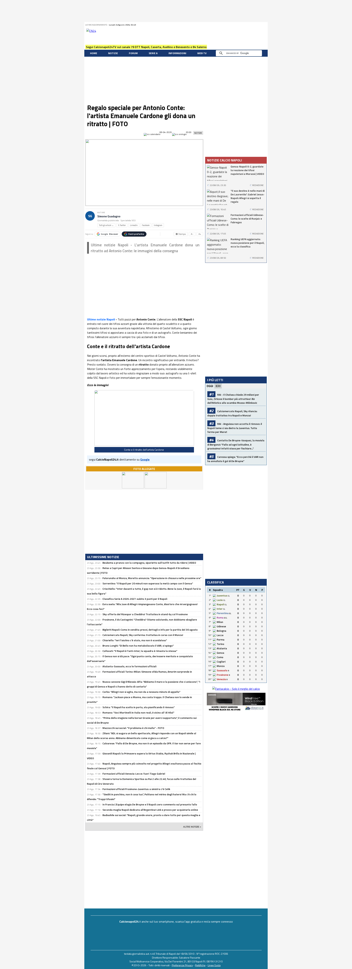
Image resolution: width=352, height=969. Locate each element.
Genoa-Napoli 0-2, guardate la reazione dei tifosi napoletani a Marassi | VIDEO (247, 170)
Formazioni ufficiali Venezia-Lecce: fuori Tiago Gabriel (133, 773)
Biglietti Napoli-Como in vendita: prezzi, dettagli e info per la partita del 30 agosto (150, 630)
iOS (260, 25)
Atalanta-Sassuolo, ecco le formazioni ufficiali (129, 666)
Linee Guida (214, 965)
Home (93, 53)
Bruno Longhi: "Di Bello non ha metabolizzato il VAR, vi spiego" (138, 645)
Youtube (251, 25)
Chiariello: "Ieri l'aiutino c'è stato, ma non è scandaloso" (134, 640)
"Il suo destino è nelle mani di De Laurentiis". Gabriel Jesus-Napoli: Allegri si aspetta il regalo (248, 196)
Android (255, 25)
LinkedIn (134, 225)
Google (109, 234)
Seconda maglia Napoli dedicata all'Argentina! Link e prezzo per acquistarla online (150, 810)
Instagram (158, 225)
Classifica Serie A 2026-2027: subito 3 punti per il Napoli (134, 599)
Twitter (237, 25)
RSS (246, 25)
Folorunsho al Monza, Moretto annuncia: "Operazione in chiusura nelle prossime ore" (151, 578)
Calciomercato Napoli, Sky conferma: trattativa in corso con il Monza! (142, 635)
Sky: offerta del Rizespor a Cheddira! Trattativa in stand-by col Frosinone (145, 614)
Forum (133, 53)
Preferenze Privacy (182, 965)
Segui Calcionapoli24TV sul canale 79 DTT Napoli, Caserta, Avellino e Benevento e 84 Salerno (146, 47)
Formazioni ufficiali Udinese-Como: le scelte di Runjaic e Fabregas (247, 218)
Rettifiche (200, 965)
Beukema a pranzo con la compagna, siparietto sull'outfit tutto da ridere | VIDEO (149, 563)
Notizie (113, 53)
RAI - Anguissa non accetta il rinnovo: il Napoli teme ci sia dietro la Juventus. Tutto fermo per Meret (234, 428)
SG (90, 215)
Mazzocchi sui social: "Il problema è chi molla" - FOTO (133, 728)
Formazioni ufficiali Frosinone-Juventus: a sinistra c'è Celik (136, 789)
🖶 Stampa (181, 234)
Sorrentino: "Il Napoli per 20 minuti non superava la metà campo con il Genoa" (147, 583)
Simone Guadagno (108, 216)
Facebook (241, 25)
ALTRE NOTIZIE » (192, 827)
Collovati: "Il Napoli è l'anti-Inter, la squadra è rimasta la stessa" (139, 651)
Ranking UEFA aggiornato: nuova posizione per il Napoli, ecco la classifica (247, 242)
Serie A (153, 53)
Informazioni (177, 53)
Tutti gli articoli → (106, 225)
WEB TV (201, 53)
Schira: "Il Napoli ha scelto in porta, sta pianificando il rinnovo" (138, 707)
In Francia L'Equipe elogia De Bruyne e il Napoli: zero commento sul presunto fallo (149, 804)
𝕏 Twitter (122, 225)
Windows (264, 25)
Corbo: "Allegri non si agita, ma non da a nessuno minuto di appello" (141, 692)
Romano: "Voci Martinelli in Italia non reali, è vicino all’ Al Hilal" (138, 712)
